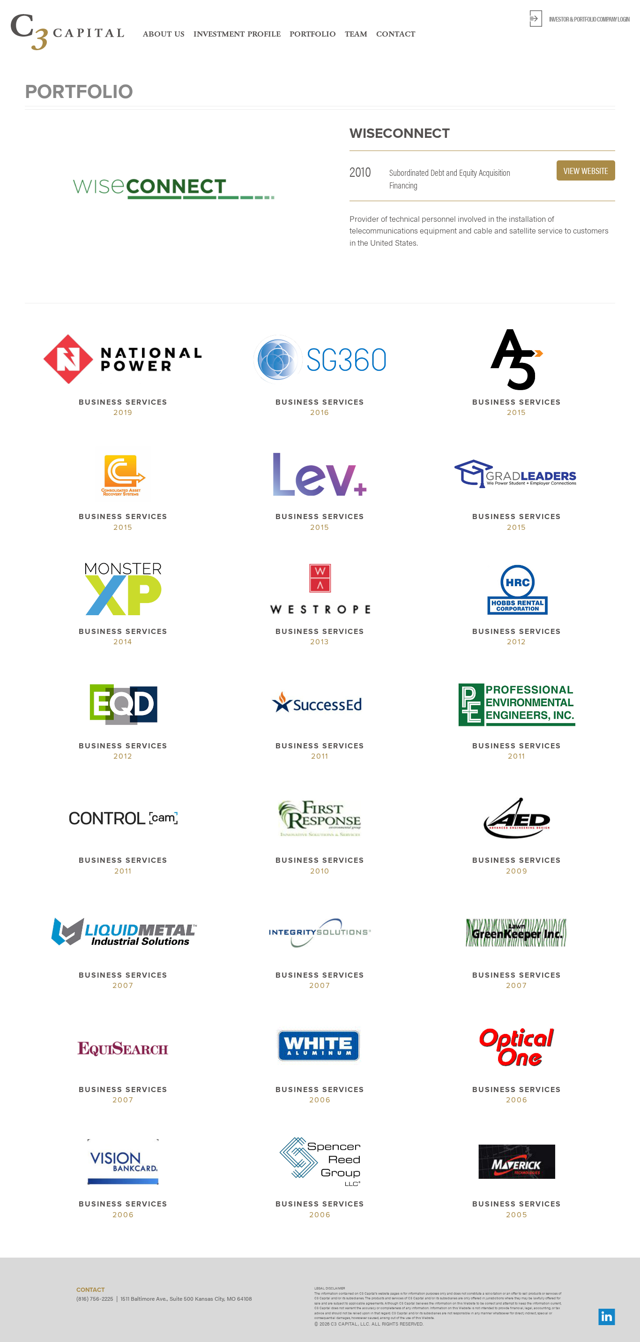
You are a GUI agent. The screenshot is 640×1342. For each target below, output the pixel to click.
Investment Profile (237, 33)
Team (356, 33)
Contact (395, 33)
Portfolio (313, 33)
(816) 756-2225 (94, 1298)
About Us (164, 33)
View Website (586, 170)
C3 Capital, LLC (67, 32)
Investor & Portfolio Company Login (589, 18)
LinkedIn (606, 1317)
